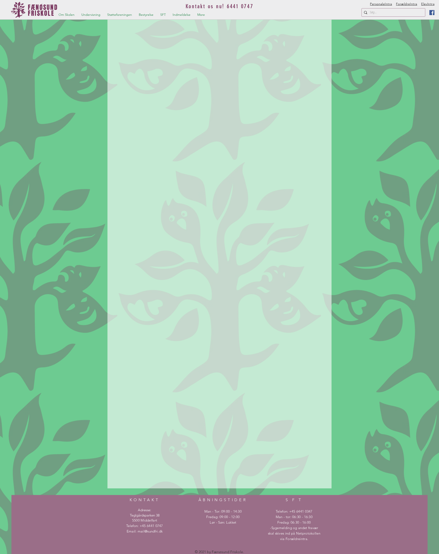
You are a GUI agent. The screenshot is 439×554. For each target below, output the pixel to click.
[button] (66, 14)
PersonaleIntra (381, 4)
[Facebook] (431, 12)
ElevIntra (427, 4)
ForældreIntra (406, 4)
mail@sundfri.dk (150, 531)
